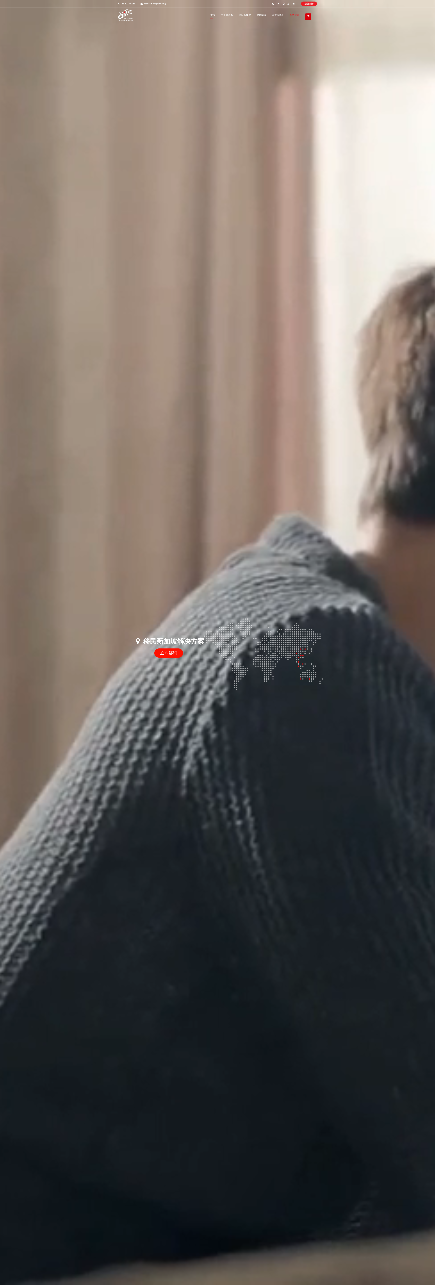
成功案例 (261, 15)
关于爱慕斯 (227, 15)
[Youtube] (289, 3)
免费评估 (294, 15)
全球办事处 (278, 15)
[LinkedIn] (294, 3)
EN (308, 16)
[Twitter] (278, 3)
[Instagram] (284, 3)
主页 (212, 15)
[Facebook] (273, 3)
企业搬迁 (309, 3)
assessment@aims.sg (154, 3)
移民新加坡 (245, 15)
